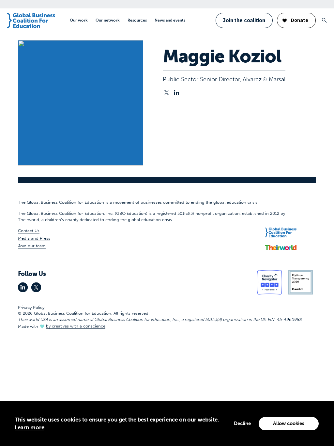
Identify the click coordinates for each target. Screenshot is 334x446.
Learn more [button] (29, 427)
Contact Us (28, 230)
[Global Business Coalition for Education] (31, 20)
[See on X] (166, 92)
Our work (79, 20)
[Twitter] (36, 287)
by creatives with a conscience (75, 326)
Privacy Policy (31, 307)
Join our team (32, 245)
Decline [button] (242, 423)
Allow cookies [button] (288, 423)
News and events (170, 20)
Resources (137, 20)
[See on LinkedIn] (176, 92)
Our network (108, 20)
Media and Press (34, 238)
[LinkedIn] (23, 287)
